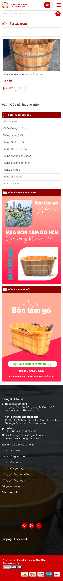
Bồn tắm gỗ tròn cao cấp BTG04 (23, 75)
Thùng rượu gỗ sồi (13, 135)
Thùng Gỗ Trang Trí (13, 142)
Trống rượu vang (12, 177)
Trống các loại (11, 184)
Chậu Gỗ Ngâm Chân (15, 128)
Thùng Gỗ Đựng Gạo (15, 149)
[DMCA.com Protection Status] (12, 567)
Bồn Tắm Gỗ (10, 122)
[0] (48, 7)
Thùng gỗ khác (11, 170)
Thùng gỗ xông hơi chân (17, 163)
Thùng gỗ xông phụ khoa (17, 156)
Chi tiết (21, 88)
